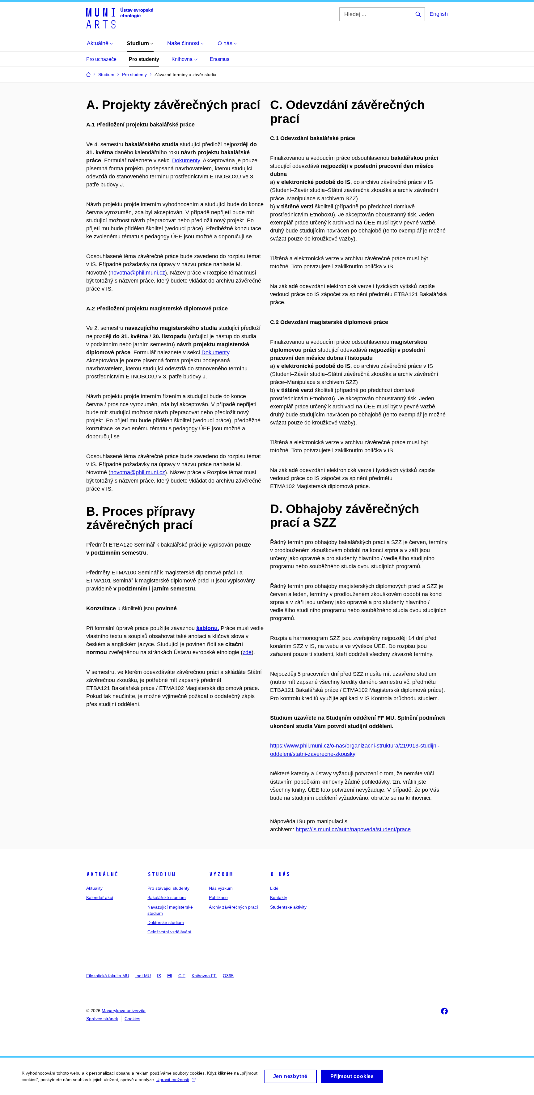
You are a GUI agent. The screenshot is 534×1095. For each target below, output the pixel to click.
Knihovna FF (204, 975)
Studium (161, 874)
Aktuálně (102, 874)
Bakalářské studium (166, 897)
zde (247, 652)
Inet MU (143, 975)
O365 (228, 975)
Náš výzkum (221, 888)
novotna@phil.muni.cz (137, 273)
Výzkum (221, 874)
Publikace (218, 897)
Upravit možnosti (172, 1079)
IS (159, 975)
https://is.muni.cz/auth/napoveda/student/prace (353, 829)
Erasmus (219, 59)
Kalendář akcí (99, 897)
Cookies (132, 1018)
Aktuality (94, 888)
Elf (169, 975)
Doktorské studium (165, 922)
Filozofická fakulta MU (107, 975)
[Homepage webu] (119, 17)
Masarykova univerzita (124, 1010)
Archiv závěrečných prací (233, 907)
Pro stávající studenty (168, 888)
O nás (280, 874)
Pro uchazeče (101, 59)
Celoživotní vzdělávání (169, 931)
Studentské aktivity (288, 907)
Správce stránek (102, 1018)
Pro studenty (144, 59)
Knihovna (183, 59)
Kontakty (278, 897)
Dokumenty (186, 160)
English (439, 14)
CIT (181, 975)
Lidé (274, 888)
